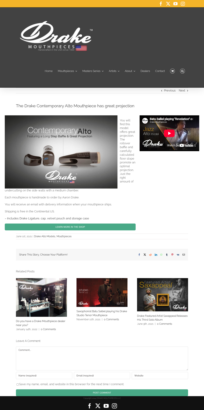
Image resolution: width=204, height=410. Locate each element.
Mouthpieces (64, 236)
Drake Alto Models (44, 236)
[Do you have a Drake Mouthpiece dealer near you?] (41, 297)
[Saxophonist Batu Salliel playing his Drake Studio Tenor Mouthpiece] (101, 292)
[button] (182, 70)
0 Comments (48, 329)
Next (182, 90)
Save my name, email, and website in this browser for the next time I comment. (71, 384)
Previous (170, 90)
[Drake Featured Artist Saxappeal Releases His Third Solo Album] (162, 294)
